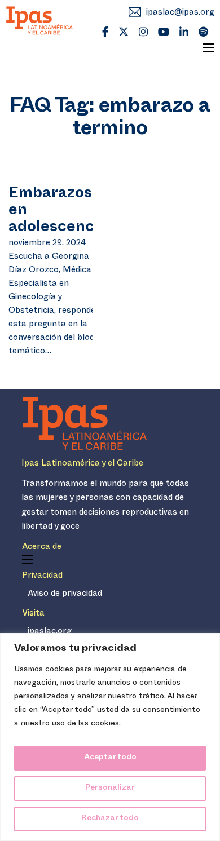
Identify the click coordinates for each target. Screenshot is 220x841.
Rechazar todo (110, 819)
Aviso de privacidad (65, 594)
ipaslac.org (50, 632)
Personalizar (110, 788)
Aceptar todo (110, 758)
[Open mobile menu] (208, 47)
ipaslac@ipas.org (180, 13)
